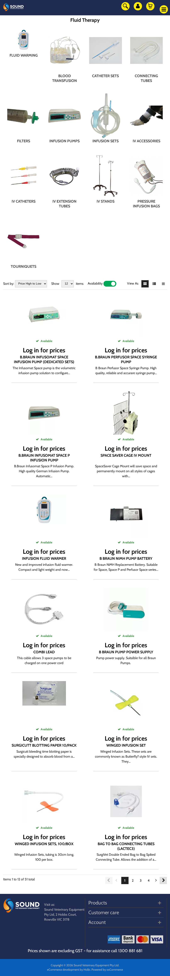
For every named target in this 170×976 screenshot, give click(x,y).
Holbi (87, 969)
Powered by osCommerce (107, 969)
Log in (31, 350)
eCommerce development (63, 969)
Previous (109, 880)
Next (163, 880)
